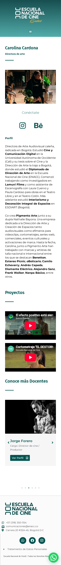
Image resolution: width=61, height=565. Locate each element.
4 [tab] (32, 488)
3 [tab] (28, 488)
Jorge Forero (21, 441)
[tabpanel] (30, 433)
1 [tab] (22, 488)
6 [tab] (39, 488)
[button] (30, 31)
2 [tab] (25, 488)
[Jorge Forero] (30, 417)
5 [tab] (35, 488)
